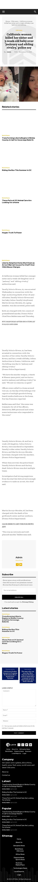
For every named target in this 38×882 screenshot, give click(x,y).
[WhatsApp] (24, 58)
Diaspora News (19, 751)
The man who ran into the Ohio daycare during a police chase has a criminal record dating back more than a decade (27, 676)
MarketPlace (20, 865)
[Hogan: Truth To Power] (19, 217)
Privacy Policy (27, 602)
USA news (14, 21)
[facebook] (17, 564)
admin (9, 52)
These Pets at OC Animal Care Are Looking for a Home (17, 201)
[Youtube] (30, 744)
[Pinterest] (19, 58)
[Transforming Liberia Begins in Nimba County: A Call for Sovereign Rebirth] (19, 122)
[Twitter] (14, 58)
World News (6, 135)
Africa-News (20, 854)
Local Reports (16, 753)
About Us (15, 749)
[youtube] (20, 564)
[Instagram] (22, 744)
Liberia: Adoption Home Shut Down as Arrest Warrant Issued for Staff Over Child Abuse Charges (18, 265)
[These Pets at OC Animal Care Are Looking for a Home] (19, 185)
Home (8, 21)
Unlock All (19, 597)
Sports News (20, 860)
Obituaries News (24, 749)
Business (28, 751)
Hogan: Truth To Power (12, 233)
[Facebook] (10, 58)
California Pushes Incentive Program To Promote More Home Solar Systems (10, 675)
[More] (28, 58)
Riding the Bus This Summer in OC (16, 170)
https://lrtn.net (19, 560)
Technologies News (20, 868)
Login (24, 753)
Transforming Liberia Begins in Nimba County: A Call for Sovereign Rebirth (18, 139)
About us (5, 772)
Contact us (6, 775)
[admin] (19, 548)
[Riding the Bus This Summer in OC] (19, 154)
